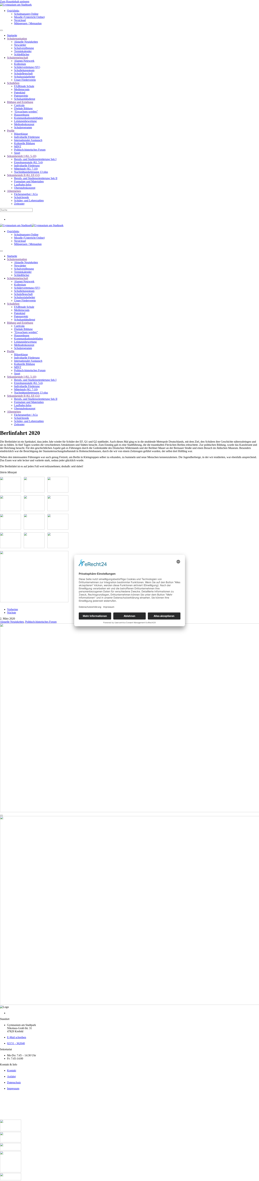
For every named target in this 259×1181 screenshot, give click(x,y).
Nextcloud (20, 20)
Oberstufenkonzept (24, 187)
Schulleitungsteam (24, 70)
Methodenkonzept (24, 124)
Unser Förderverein (25, 79)
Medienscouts (21, 89)
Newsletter (20, 44)
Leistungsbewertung (25, 121)
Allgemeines (14, 190)
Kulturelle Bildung (24, 143)
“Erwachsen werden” (26, 111)
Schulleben (13, 82)
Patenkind (19, 92)
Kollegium (20, 63)
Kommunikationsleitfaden (28, 117)
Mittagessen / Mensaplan (28, 23)
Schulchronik (21, 197)
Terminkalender (23, 51)
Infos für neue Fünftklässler (15, 213)
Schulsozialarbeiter (24, 76)
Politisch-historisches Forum (29, 149)
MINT (17, 146)
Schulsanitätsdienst (24, 98)
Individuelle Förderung (27, 136)
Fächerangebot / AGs (26, 194)
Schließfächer (21, 54)
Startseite (12, 35)
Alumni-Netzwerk (24, 60)
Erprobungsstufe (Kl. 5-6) (28, 162)
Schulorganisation (17, 38)
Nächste (11, 612)
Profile (10, 130)
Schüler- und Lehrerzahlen (29, 200)
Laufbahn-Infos (22, 184)
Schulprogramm (23, 127)
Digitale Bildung (23, 108)
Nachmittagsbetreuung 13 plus (31, 171)
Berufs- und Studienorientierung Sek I (35, 159)
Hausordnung (21, 114)
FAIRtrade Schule (24, 86)
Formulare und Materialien (29, 181)
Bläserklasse (21, 133)
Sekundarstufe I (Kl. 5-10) (21, 156)
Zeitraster (19, 203)
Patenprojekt (21, 95)
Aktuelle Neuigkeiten (26, 41)
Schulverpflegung (24, 48)
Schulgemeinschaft (17, 57)
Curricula (19, 105)
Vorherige (12, 609)
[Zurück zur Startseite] (16, 4)
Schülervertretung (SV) (27, 67)
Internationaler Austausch (28, 140)
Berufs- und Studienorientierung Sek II (35, 178)
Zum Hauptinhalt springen (14, 1)
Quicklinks (13, 10)
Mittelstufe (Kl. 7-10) (26, 168)
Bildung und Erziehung (20, 102)
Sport (17, 152)
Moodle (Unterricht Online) (29, 17)
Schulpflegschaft (23, 73)
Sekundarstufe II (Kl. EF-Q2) (23, 175)
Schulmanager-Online (26, 13)
